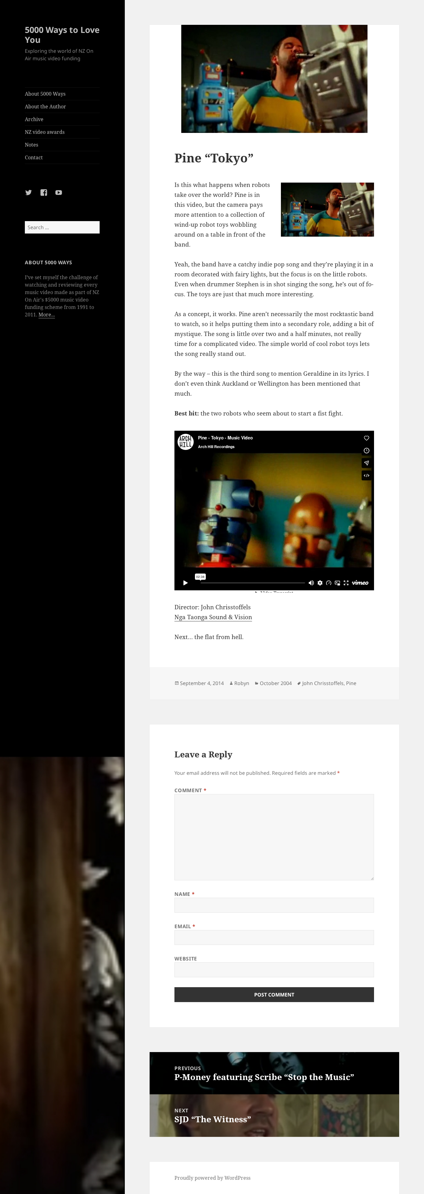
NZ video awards (45, 132)
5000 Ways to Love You (62, 34)
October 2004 (276, 683)
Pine (351, 683)
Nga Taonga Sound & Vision (213, 617)
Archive (34, 119)
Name (184, 894)
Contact (34, 157)
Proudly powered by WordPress (212, 1177)
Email (184, 926)
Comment (190, 790)
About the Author (45, 106)
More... (46, 314)
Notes (31, 144)
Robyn (241, 683)
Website (185, 958)
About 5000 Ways (45, 93)
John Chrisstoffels (323, 683)
